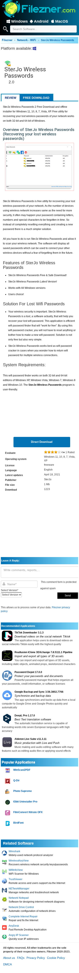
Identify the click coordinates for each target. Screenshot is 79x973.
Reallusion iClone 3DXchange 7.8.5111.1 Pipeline (43, 652)
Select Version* (9, 590)
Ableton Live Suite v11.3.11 (31, 739)
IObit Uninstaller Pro (25, 801)
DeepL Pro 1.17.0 (25, 715)
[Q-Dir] (8, 781)
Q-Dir (16, 780)
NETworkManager (19, 888)
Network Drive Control (21, 907)
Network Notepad (19, 897)
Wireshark (14, 851)
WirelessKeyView (19, 860)
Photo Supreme (22, 791)
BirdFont (18, 822)
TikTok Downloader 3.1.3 (29, 632)
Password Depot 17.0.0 (28, 672)
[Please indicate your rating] (45, 452)
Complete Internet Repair (23, 916)
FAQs (20, 957)
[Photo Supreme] (8, 791)
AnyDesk (14, 925)
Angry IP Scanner (19, 935)
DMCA (7, 964)
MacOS (61, 21)
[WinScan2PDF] (8, 770)
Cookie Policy (56, 957)
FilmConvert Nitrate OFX (28, 812)
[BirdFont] (8, 823)
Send (68, 595)
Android (41, 21)
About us (9, 957)
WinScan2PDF (21, 769)
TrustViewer (15, 879)
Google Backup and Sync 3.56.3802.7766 (39, 691)
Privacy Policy (36, 957)
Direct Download (41, 441)
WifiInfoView (16, 869)
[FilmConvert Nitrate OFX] (8, 813)
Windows (19, 21)
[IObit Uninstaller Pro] (8, 802)
